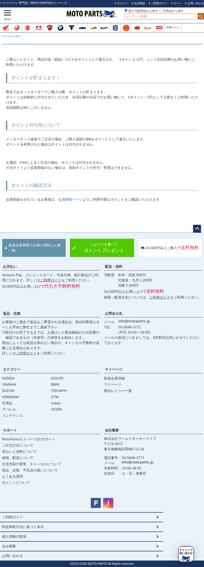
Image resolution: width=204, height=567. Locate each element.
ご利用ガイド (50, 280)
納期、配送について (17, 458)
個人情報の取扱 (14, 536)
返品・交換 (11, 313)
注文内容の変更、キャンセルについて (31, 464)
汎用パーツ (173, 27)
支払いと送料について (19, 452)
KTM (54, 397)
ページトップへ (197, 229)
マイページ (113, 369)
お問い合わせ (12, 556)
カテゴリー (11, 369)
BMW (55, 384)
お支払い (10, 266)
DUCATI (57, 378)
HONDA (8, 378)
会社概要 (112, 430)
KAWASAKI (10, 397)
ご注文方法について (17, 445)
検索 (201, 16)
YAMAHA (9, 384)
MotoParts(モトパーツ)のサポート (28, 439)
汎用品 (7, 403)
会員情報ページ (70, 199)
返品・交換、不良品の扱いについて (30, 470)
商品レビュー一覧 (118, 391)
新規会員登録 (114, 378)
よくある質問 (12, 476)
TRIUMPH (59, 391)
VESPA (56, 409)
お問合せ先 (113, 313)
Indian (56, 403)
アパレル (9, 409)
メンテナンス (12, 415)
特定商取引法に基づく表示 (23, 527)
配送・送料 (113, 266)
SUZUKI (8, 391)
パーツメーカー (11, 36)
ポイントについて (16, 483)
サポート (10, 430)
